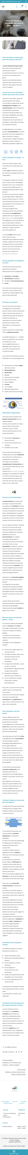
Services (14, 1101)
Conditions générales (14, 1142)
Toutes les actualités (14, 12)
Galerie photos (8, 1103)
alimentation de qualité (17, 471)
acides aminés (8, 218)
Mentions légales (15, 1140)
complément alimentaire (9, 254)
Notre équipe (5, 1101)
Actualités (23, 1101)
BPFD (16, 337)
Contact (21, 1103)
